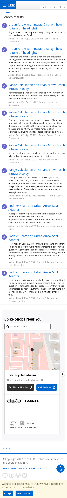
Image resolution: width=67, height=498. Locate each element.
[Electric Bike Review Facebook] (11, 475)
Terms (12, 468)
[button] (4, 5)
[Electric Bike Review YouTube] (5, 475)
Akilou (11, 38)
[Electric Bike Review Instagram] (18, 475)
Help (4, 468)
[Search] (65, 7)
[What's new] (60, 7)
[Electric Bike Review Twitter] (24, 475)
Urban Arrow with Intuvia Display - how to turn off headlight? (35, 26)
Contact (22, 468)
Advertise (34, 468)
